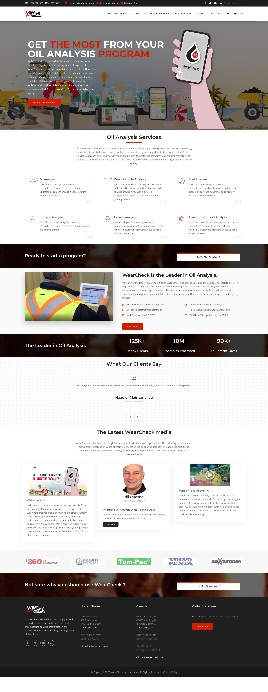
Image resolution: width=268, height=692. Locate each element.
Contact (216, 14)
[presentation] (130, 417)
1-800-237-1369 (88, 627)
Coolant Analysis (51, 217)
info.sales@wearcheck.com (81, 3)
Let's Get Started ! (208, 257)
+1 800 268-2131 (55, 3)
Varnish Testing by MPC (194, 490)
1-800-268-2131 (144, 627)
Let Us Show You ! (208, 586)
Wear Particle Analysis (130, 179)
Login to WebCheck (109, 3)
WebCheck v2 (36, 500)
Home (108, 14)
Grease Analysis (125, 217)
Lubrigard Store (131, 3)
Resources (181, 14)
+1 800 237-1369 (35, 3)
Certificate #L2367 (89, 638)
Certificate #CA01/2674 (148, 649)
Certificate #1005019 (146, 638)
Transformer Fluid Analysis (207, 217)
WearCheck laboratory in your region (220, 616)
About (140, 14)
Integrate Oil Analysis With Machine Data (129, 509)
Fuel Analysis (197, 179)
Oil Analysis (122, 14)
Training (199, 14)
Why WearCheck (159, 14)
